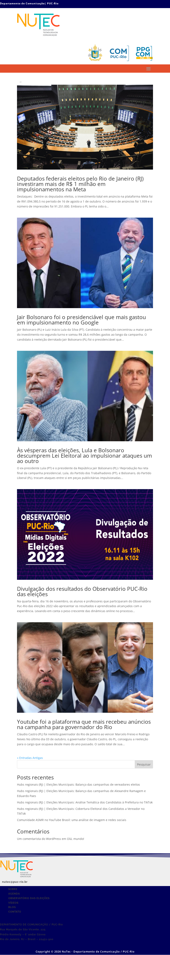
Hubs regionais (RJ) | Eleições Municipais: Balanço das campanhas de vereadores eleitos (78, 784)
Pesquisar (144, 764)
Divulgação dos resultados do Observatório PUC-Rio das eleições (82, 591)
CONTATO (14, 911)
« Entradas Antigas (30, 758)
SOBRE (12, 889)
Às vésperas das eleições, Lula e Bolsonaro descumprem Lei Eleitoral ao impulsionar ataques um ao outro (84, 455)
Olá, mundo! (75, 839)
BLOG (12, 907)
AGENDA (14, 893)
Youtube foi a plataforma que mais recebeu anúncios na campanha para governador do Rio (84, 724)
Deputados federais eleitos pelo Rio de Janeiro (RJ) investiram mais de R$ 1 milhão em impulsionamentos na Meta (80, 184)
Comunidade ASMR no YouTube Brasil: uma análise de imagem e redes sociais (71, 820)
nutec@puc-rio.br (15, 881)
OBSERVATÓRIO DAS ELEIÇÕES (29, 898)
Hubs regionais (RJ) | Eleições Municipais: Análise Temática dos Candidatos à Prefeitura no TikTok (85, 802)
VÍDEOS (13, 902)
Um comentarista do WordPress (39, 839)
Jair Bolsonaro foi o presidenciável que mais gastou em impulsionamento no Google (81, 319)
